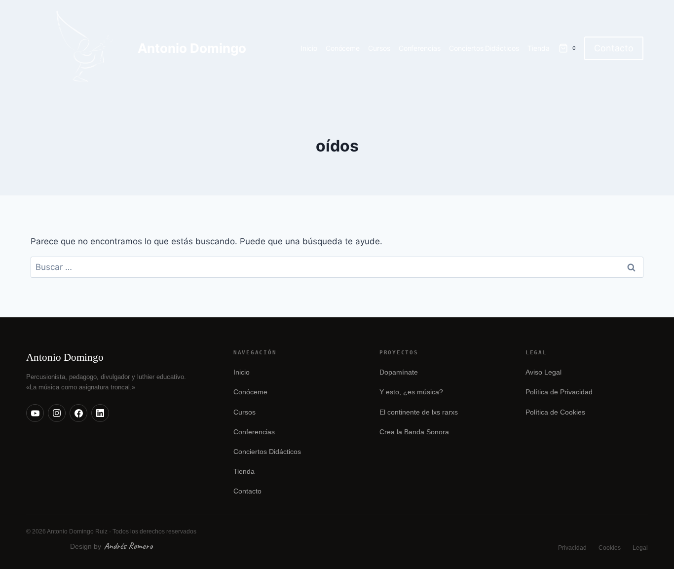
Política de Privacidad (559, 392)
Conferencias (420, 48)
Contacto (614, 48)
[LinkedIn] (100, 413)
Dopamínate (398, 372)
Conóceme (343, 48)
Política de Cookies (555, 412)
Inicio (308, 48)
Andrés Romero (128, 546)
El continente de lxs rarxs (418, 412)
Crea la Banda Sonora (414, 432)
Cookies (610, 547)
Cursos (379, 48)
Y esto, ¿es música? (411, 392)
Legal (640, 547)
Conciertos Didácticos (484, 48)
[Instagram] (57, 413)
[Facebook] (78, 413)
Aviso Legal (543, 372)
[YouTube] (35, 413)
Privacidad (572, 547)
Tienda (538, 48)
